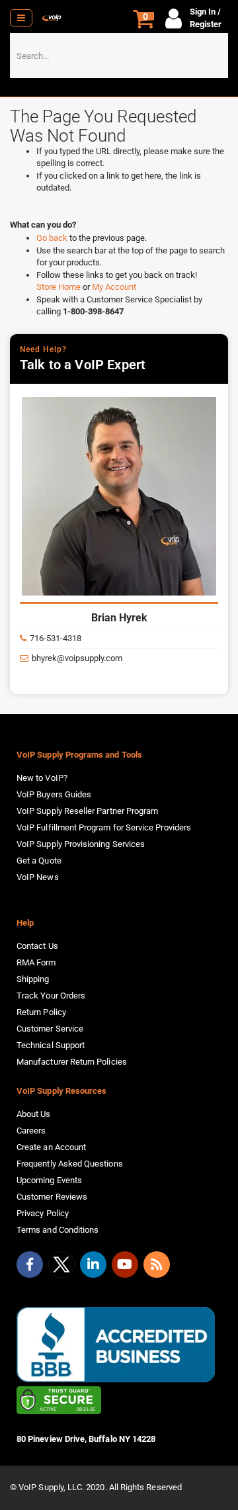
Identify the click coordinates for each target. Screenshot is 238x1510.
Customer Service (50, 1029)
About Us (34, 1114)
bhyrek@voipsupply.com (77, 658)
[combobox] (119, 55)
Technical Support (51, 1045)
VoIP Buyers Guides (54, 794)
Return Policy (41, 1012)
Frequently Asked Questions (70, 1164)
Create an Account (51, 1147)
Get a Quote (39, 861)
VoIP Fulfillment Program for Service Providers (104, 827)
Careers (31, 1130)
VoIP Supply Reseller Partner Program (87, 811)
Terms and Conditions (58, 1230)
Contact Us (37, 946)
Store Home (59, 287)
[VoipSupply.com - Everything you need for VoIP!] (51, 18)
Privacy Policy (43, 1213)
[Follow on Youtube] (125, 1264)
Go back (52, 238)
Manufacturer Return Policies (72, 1062)
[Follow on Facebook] (30, 1264)
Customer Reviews (52, 1197)
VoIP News (38, 877)
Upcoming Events (49, 1180)
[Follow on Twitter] (61, 1267)
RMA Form (36, 962)
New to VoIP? (42, 778)
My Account (114, 287)
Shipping (33, 979)
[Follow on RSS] (156, 1264)
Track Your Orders (51, 995)
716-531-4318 (55, 638)
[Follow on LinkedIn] (93, 1264)
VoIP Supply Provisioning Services (81, 844)
